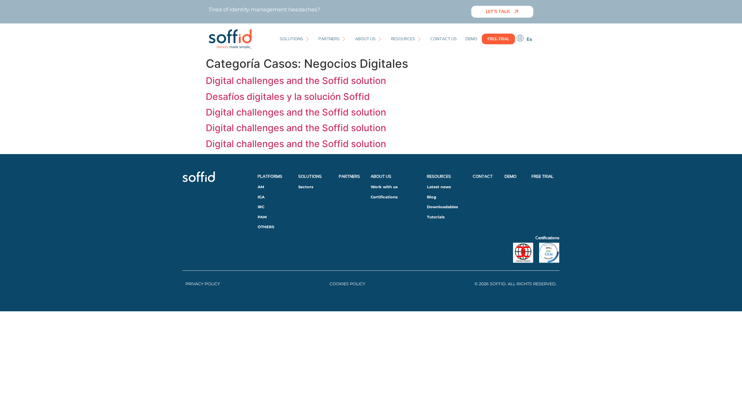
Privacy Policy (203, 283)
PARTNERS (349, 176)
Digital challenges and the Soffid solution (296, 80)
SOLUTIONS (310, 176)
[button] (295, 38)
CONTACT (483, 176)
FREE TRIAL (543, 176)
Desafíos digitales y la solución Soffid (288, 96)
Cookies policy (347, 283)
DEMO (511, 176)
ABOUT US (381, 176)
